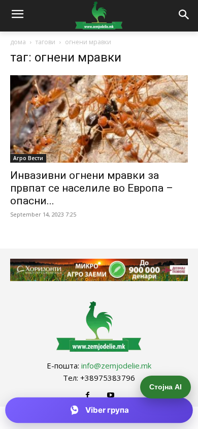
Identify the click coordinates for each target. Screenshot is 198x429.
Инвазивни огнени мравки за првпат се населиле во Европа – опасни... (91, 188)
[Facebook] (87, 395)
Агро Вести (28, 158)
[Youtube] (110, 395)
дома (18, 42)
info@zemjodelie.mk (116, 365)
